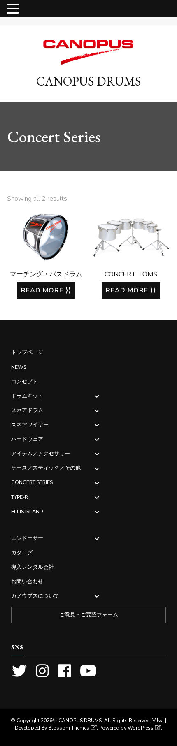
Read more (42, 290)
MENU (33, 10)
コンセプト (24, 381)
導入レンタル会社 (32, 567)
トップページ (27, 352)
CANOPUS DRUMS (88, 81)
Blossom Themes (68, 728)
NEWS (18, 367)
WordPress (141, 728)
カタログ (22, 552)
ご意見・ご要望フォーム (88, 615)
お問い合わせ (27, 581)
